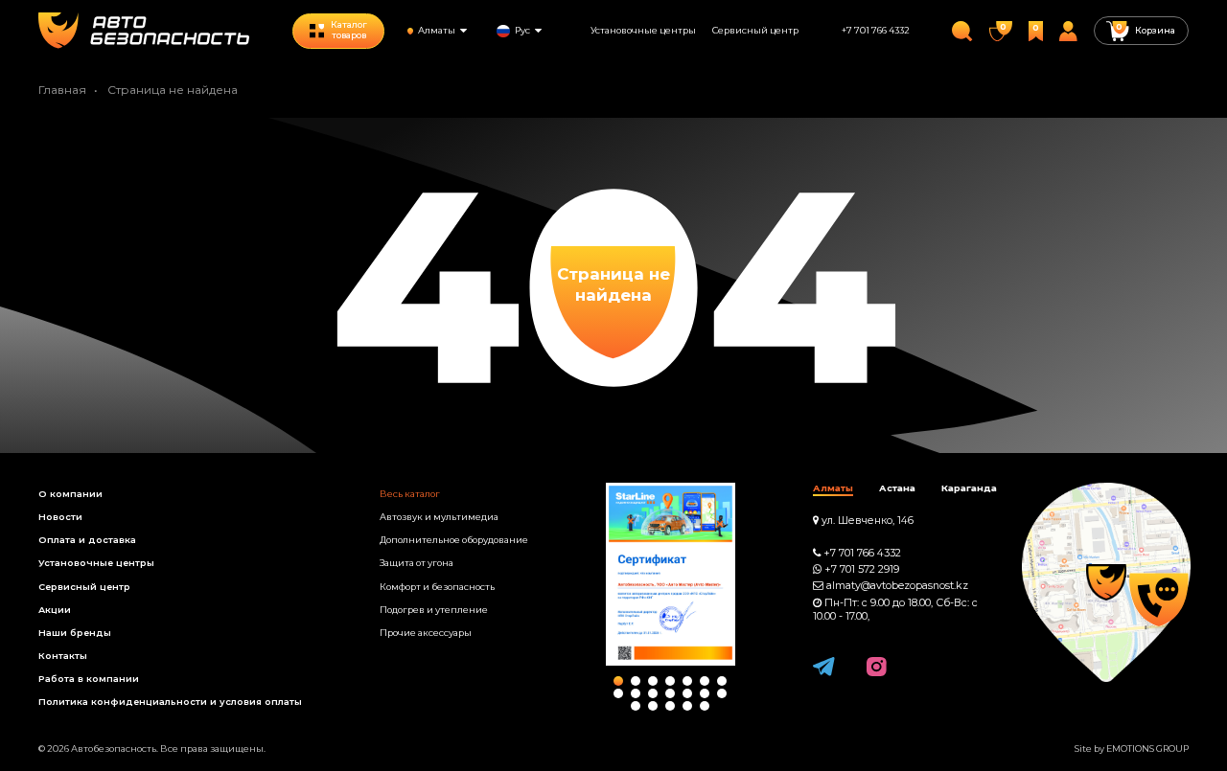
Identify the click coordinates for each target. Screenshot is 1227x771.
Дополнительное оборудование (454, 539)
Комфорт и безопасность (437, 586)
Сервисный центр (755, 30)
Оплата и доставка (87, 539)
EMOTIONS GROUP (1147, 748)
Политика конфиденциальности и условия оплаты (170, 701)
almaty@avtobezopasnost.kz (897, 585)
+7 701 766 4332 (876, 30)
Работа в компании (88, 678)
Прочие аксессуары (426, 632)
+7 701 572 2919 (861, 569)
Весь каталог (410, 493)
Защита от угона (416, 562)
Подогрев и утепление (434, 609)
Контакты (62, 655)
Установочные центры (643, 30)
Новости (60, 516)
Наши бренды (74, 632)
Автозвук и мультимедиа (439, 516)
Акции (54, 609)
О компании (70, 493)
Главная (62, 89)
